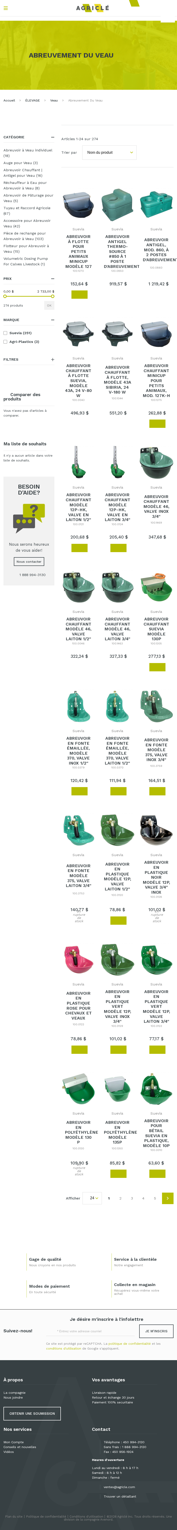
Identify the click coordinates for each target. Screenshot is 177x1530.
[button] (65, 294)
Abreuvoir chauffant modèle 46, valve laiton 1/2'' (78, 629)
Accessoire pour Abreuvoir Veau (27, 223)
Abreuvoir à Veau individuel (27, 153)
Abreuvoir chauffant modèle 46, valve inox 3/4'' (156, 506)
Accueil (9, 100)
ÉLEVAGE (32, 100)
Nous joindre (13, 1397)
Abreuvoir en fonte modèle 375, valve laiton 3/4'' (78, 875)
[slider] (5, 296)
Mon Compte (13, 1442)
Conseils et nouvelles (19, 1447)
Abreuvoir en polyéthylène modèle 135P (120, 1132)
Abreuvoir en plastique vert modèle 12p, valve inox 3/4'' (117, 1006)
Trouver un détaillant (120, 1496)
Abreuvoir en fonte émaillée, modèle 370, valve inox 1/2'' (78, 750)
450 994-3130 (134, 1442)
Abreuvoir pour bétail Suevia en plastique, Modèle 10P (156, 1133)
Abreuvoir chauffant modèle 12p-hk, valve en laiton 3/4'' (117, 507)
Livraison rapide (104, 1392)
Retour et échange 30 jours (113, 1397)
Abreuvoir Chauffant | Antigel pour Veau (28, 173)
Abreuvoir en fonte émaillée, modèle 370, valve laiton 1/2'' (117, 750)
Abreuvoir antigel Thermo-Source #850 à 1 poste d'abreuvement (122, 251)
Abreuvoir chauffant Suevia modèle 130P (156, 629)
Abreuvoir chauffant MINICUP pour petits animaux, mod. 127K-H (156, 380)
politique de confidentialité (130, 1343)
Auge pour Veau (27, 162)
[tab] (28, 137)
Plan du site (14, 1516)
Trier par (69, 152)
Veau (54, 100)
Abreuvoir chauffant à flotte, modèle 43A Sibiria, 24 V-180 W (117, 379)
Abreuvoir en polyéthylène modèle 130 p (81, 1132)
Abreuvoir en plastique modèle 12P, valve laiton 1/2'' (117, 876)
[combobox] (168, 17)
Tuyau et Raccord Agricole (26, 211)
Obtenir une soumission (32, 1413)
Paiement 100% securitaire (112, 1402)
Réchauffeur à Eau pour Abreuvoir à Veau (28, 185)
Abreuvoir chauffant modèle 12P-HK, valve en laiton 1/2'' (78, 507)
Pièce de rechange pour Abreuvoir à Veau (28, 236)
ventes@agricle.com (119, 1487)
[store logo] (92, 8)
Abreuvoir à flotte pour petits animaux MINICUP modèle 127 (78, 251)
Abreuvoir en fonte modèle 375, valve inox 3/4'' (156, 749)
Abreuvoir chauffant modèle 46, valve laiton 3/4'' (117, 629)
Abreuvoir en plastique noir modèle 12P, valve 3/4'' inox (156, 877)
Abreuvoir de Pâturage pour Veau (28, 198)
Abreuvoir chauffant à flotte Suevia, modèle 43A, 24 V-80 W (78, 380)
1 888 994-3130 (134, 1447)
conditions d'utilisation (63, 1348)
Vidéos (8, 1452)
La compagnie (14, 1392)
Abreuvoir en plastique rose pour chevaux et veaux (78, 1005)
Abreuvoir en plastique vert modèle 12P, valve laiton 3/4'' (156, 1006)
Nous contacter (29, 561)
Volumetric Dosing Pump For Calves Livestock (28, 261)
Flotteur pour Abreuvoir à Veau (26, 249)
